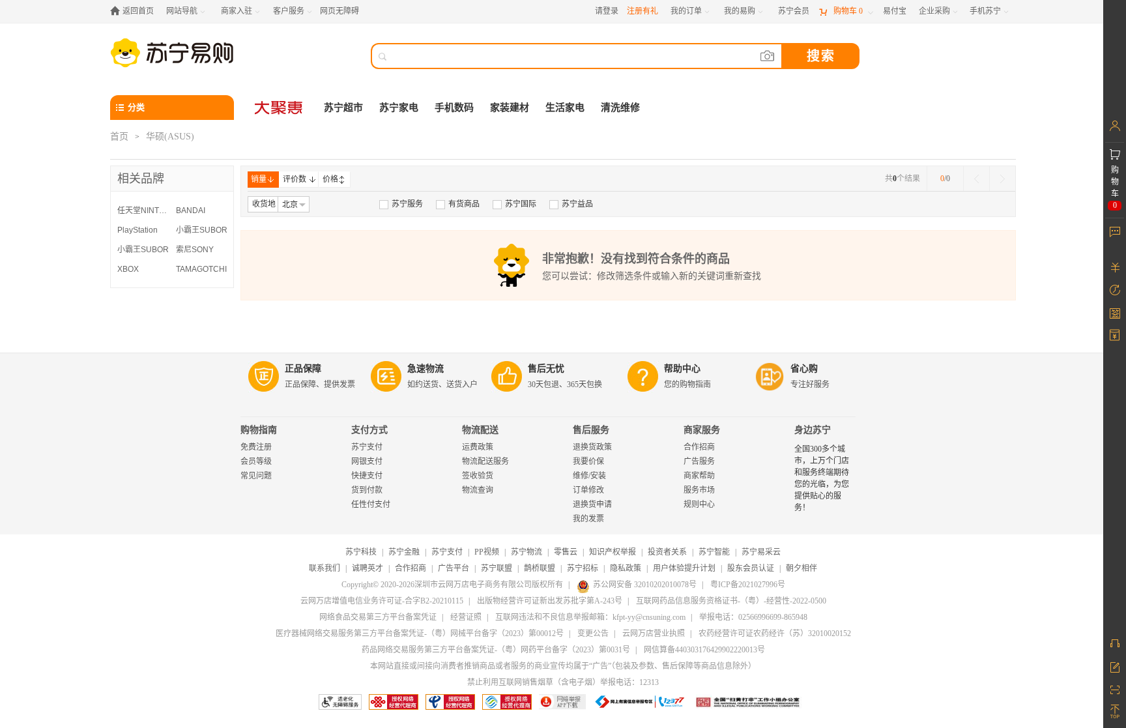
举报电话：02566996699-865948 (753, 617)
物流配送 (480, 430)
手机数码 (454, 107)
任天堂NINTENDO (143, 210)
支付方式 (369, 430)
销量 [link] (259, 179)
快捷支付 (367, 475)
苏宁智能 (714, 552)
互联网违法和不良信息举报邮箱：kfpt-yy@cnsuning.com (590, 617)
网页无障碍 (339, 11)
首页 (119, 136)
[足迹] (1114, 290)
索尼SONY (195, 249)
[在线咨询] (1114, 643)
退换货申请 (592, 504)
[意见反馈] (1114, 666)
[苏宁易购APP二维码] (1114, 689)
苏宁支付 (367, 447)
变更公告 (593, 633)
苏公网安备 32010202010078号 (645, 584)
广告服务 (699, 461)
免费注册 (256, 447)
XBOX (128, 269)
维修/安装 (589, 475)
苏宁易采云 (761, 552)
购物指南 (258, 430)
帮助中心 (682, 368)
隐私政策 (625, 568)
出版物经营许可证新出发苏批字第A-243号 (549, 600)
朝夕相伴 (801, 568)
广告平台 (453, 568)
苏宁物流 (526, 552)
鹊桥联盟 (539, 568)
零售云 (565, 552)
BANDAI (190, 210)
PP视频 (486, 552)
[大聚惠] (279, 107)
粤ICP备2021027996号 (747, 584)
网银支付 (367, 461)
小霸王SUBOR (201, 230)
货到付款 (367, 490)
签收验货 (477, 475)
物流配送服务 (485, 461)
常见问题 (256, 475)
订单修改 (588, 490)
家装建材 (509, 107)
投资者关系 (667, 552)
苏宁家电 (398, 107)
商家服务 (702, 430)
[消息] (1114, 231)
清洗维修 (620, 107)
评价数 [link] (294, 179)
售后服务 (591, 430)
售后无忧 (546, 368)
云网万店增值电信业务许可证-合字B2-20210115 (381, 600)
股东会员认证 (750, 568)
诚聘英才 (367, 568)
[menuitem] (401, 204)
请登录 (606, 11)
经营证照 (466, 617)
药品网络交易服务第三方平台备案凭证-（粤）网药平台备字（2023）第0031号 (496, 649)
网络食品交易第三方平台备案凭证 (378, 617)
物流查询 (477, 490)
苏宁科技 (361, 552)
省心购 (804, 368)
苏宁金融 (404, 552)
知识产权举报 (612, 552)
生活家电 (565, 107)
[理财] (1114, 267)
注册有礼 (642, 11)
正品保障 (303, 368)
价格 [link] (330, 179)
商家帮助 (699, 475)
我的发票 (588, 518)
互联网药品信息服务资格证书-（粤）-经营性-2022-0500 (731, 600)
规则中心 (699, 504)
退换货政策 (592, 447)
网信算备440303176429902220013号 (704, 649)
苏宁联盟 (496, 568)
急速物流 (425, 368)
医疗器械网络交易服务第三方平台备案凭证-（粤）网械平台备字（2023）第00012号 (420, 633)
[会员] (1114, 126)
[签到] (1114, 313)
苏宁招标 (582, 568)
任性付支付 (370, 504)
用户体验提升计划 (684, 568)
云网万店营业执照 (653, 633)
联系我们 (324, 568)
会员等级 (256, 461)
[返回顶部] (1114, 711)
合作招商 (699, 447)
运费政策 (477, 447)
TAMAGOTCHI (201, 269)
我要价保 (588, 461)
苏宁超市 (343, 107)
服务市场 (699, 490)
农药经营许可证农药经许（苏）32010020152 (775, 633)
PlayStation (137, 230)
